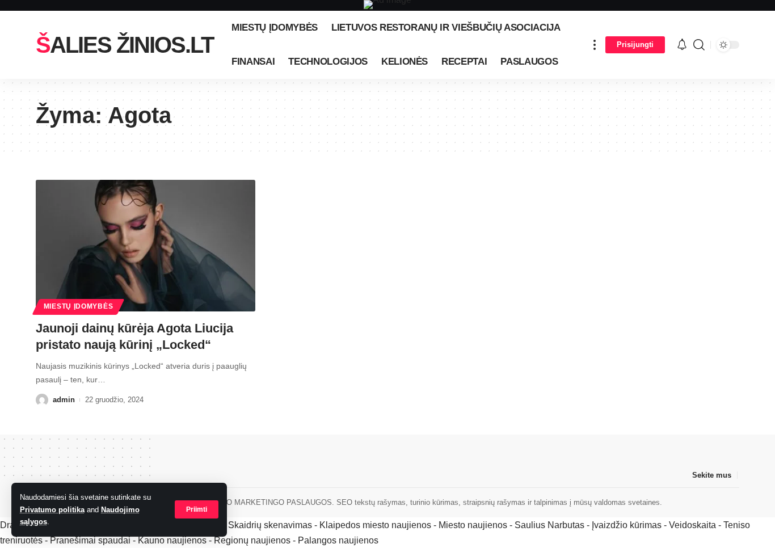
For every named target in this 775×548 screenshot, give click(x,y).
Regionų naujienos (252, 540)
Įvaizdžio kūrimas (627, 525)
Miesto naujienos (473, 525)
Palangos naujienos (338, 540)
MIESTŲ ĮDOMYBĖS (78, 306)
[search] (699, 45)
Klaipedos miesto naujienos (375, 525)
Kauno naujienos (172, 540)
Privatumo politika (52, 509)
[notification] (682, 45)
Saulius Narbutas (549, 525)
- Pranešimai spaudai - (91, 540)
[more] (595, 45)
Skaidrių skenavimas (270, 525)
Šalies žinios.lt (124, 44)
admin (64, 399)
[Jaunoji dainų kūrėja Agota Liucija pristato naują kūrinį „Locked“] (145, 245)
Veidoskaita (692, 525)
